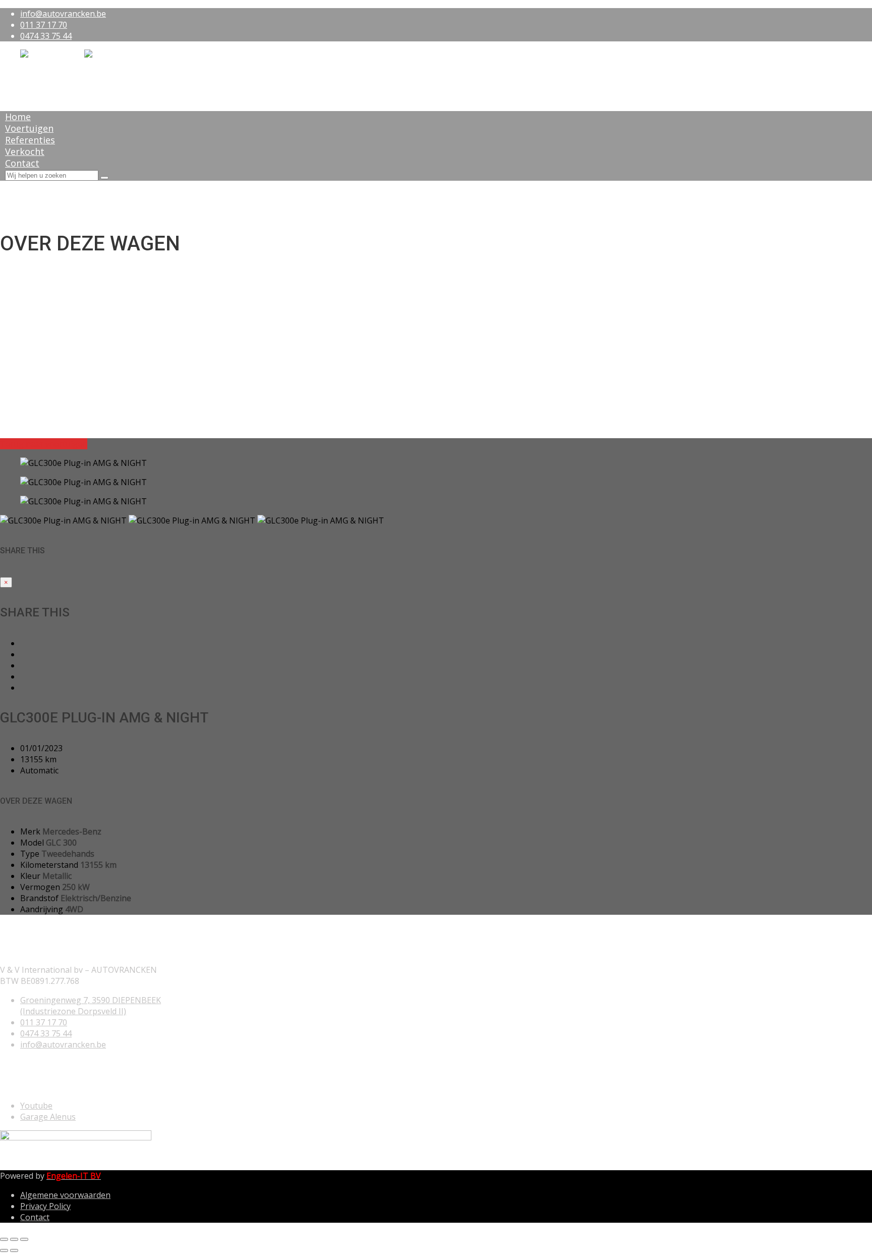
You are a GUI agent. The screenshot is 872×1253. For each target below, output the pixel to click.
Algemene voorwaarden (65, 1194)
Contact (22, 163)
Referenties (30, 140)
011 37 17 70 (43, 24)
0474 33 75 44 (46, 35)
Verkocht (24, 151)
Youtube (36, 1105)
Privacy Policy (45, 1206)
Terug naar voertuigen (43, 443)
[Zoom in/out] (24, 1239)
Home (18, 117)
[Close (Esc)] (4, 1239)
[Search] (104, 177)
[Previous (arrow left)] (4, 1250)
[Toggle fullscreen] (14, 1239)
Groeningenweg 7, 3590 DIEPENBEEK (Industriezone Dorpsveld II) (90, 1006)
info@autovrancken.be (63, 13)
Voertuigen (29, 128)
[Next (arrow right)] (14, 1250)
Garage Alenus (48, 1116)
